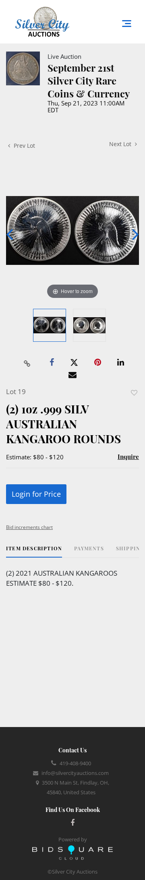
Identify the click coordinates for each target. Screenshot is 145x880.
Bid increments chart (29, 527)
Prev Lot (23, 145)
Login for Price (36, 494)
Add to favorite (134, 392)
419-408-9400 (75, 763)
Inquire (128, 456)
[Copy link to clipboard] (27, 363)
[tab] (34, 551)
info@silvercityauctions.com (75, 773)
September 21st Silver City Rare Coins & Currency (89, 80)
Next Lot (121, 143)
